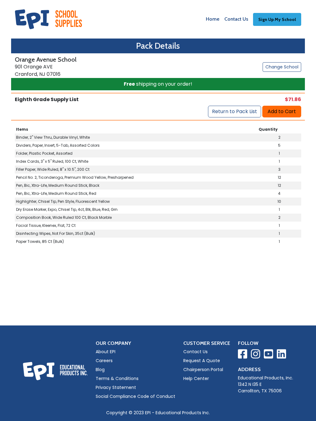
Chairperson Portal (203, 369)
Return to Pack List (234, 111)
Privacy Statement (116, 387)
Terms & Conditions (117, 378)
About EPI (105, 352)
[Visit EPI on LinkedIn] (281, 355)
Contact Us (236, 19)
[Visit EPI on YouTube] (268, 355)
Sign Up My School (277, 19)
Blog (100, 369)
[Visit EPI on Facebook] (242, 355)
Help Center (196, 378)
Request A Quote (201, 361)
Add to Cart (282, 111)
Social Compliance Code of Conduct (135, 396)
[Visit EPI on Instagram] (255, 355)
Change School (281, 67)
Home (212, 19)
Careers (104, 361)
